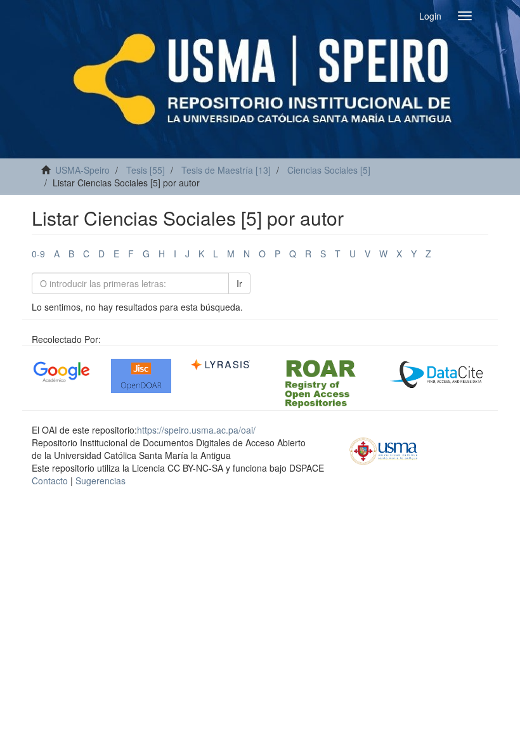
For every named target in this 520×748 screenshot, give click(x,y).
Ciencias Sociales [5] (328, 170)
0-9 (38, 253)
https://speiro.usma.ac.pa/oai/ (196, 429)
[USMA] (384, 449)
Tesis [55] (145, 170)
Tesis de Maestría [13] (226, 170)
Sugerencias (100, 480)
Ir (239, 283)
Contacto (50, 480)
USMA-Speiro (82, 170)
